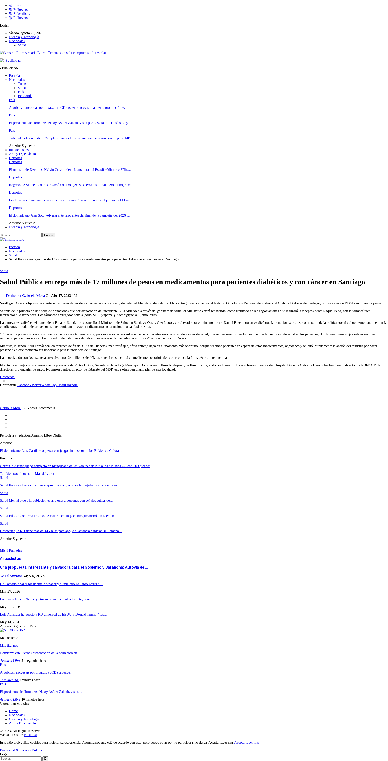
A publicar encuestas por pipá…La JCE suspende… (37, 672)
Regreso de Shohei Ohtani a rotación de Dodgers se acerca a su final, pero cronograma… (72, 185)
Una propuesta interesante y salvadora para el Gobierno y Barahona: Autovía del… (74, 567)
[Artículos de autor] (9, 404)
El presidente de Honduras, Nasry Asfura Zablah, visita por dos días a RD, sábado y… (70, 123)
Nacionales (17, 41)
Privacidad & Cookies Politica (21, 750)
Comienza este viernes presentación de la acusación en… (40, 653)
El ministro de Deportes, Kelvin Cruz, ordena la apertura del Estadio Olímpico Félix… (70, 169)
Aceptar (240, 742)
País (21, 92)
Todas (22, 84)
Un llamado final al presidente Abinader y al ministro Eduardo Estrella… (51, 584)
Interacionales (19, 150)
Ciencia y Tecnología (24, 37)
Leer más (252, 742)
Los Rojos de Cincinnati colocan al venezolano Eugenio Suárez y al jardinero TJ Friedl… (72, 200)
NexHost (30, 735)
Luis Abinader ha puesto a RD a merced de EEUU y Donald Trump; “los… (53, 614)
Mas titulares (9, 645)
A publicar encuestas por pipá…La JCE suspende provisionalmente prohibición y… (68, 107)
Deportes (15, 158)
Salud (22, 45)
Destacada (7, 377)
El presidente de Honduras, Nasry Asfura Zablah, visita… (41, 692)
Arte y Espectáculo (22, 154)
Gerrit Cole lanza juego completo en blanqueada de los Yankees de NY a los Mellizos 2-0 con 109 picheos (75, 466)
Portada (14, 76)
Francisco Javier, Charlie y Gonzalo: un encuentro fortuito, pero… (47, 599)
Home (13, 711)
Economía (25, 96)
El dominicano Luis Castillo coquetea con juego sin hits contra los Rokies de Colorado (61, 451)
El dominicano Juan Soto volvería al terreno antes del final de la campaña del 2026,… (69, 215)
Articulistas (10, 558)
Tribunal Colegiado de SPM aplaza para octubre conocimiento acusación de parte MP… (71, 138)
